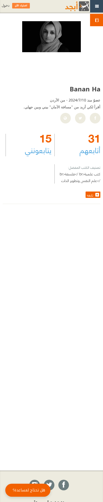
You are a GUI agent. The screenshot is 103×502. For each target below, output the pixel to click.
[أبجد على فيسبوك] (63, 485)
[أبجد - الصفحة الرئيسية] (70, 6)
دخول (6, 5)
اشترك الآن (21, 5)
